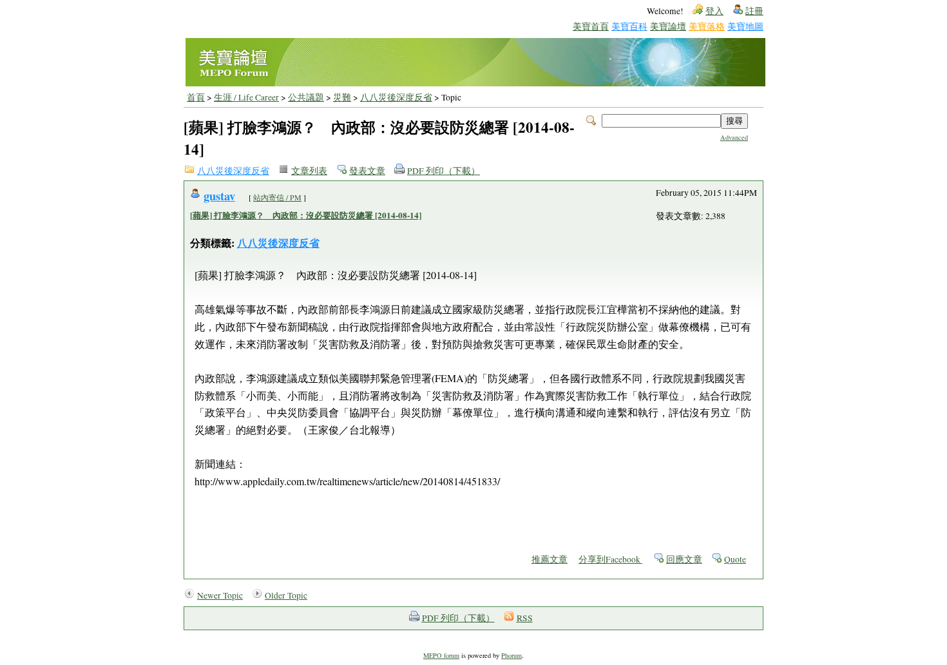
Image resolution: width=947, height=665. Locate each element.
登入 (714, 11)
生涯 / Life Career (246, 97)
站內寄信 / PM (277, 197)
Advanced (734, 137)
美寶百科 (629, 26)
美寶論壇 (668, 26)
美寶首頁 (591, 26)
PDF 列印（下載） (443, 171)
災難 (342, 97)
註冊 (754, 11)
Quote (735, 559)
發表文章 (367, 171)
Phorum (511, 655)
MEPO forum (441, 655)
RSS (525, 618)
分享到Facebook (610, 559)
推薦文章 (549, 559)
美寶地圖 (745, 26)
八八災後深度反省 (396, 97)
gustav (219, 195)
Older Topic (286, 595)
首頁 (196, 97)
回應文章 (684, 559)
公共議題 (306, 97)
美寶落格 (707, 26)
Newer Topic (220, 595)
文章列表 (309, 171)
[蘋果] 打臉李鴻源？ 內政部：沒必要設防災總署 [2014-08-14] (305, 215)
